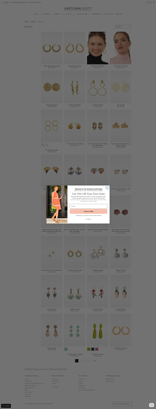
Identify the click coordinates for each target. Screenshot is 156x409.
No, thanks (88, 219)
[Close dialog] (107, 187)
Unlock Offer (88, 211)
